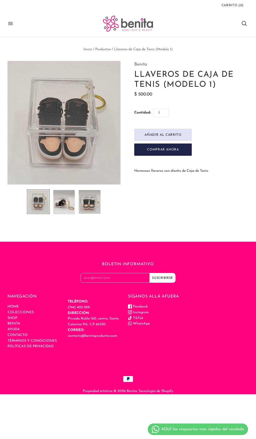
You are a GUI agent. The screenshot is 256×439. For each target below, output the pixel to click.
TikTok (137, 318)
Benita (140, 64)
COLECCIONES (21, 312)
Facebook (140, 306)
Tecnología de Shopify (155, 391)
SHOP (12, 318)
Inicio (88, 49)
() (233, 5)
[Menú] (11, 23)
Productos (103, 49)
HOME (13, 306)
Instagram (140, 312)
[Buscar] (244, 23)
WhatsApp (141, 324)
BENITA (14, 324)
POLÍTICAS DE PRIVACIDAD (31, 346)
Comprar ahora (163, 149)
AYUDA (14, 329)
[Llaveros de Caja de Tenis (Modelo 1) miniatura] (38, 202)
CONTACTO (18, 335)
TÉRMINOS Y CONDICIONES (32, 341)
